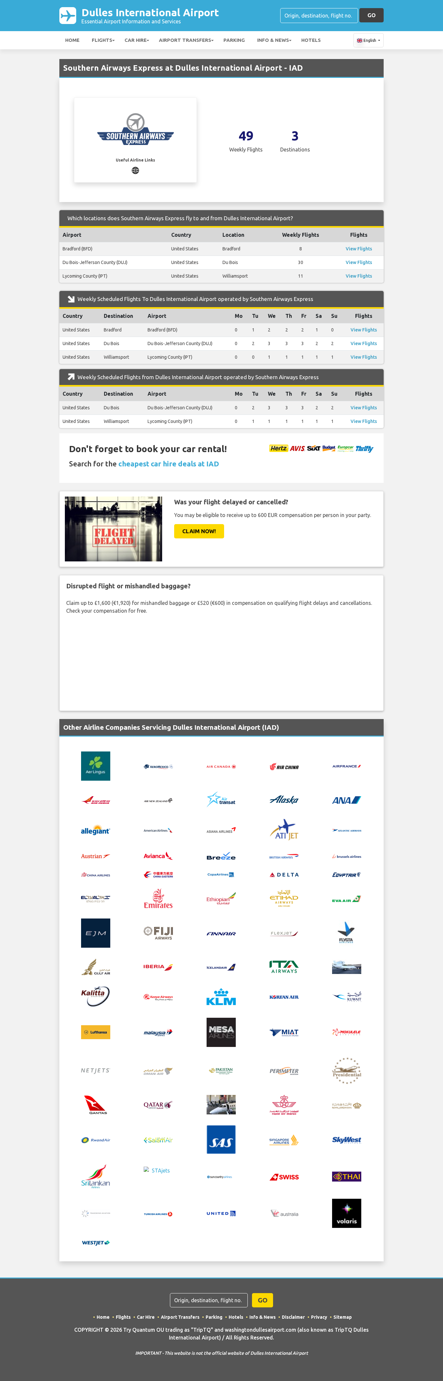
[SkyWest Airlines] (346, 1140)
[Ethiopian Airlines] (221, 898)
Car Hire (136, 40)
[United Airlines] (221, 1213)
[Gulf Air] (95, 966)
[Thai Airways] (346, 1176)
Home (72, 40)
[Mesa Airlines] (221, 1032)
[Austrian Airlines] (95, 856)
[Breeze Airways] (221, 855)
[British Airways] (284, 856)
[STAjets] (158, 1176)
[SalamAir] (158, 1140)
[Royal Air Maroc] (284, 1104)
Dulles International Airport (150, 15)
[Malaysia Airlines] (158, 1032)
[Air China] (284, 766)
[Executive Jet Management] (95, 932)
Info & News (273, 40)
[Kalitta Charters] (95, 996)
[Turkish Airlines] (158, 1213)
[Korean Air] (284, 997)
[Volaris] (346, 1213)
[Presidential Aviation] (346, 1070)
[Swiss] (284, 1176)
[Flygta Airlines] (346, 932)
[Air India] (95, 799)
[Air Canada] (221, 766)
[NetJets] (95, 1071)
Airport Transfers (185, 40)
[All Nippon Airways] (346, 799)
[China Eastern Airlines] (158, 874)
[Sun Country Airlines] (221, 1176)
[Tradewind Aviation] (95, 1213)
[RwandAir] (95, 1140)
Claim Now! (199, 531)
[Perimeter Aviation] (284, 1070)
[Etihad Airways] (284, 898)
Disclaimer (293, 1317)
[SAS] (221, 1139)
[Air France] (346, 766)
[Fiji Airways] (158, 932)
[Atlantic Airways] (346, 830)
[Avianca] (158, 855)
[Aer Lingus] (95, 766)
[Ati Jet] (284, 829)
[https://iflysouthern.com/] (135, 170)
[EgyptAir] (346, 874)
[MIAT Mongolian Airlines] (284, 1032)
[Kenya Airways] (158, 997)
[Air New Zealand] (158, 799)
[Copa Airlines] (221, 874)
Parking (234, 40)
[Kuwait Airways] (346, 996)
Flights (102, 40)
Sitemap (342, 1317)
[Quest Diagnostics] (221, 1104)
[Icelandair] (221, 966)
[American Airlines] (158, 830)
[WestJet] (95, 1242)
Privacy (319, 1317)
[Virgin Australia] (284, 1213)
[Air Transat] (221, 799)
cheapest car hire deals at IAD (168, 464)
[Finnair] (221, 933)
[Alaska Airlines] (284, 799)
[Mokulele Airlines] (346, 1032)
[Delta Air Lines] (284, 874)
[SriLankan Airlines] (95, 1176)
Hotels (311, 40)
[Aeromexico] (158, 766)
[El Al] (95, 898)
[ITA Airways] (284, 966)
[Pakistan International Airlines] (221, 1070)
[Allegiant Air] (95, 829)
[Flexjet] (284, 933)
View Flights (359, 248)
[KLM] (221, 996)
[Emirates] (158, 898)
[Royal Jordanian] (346, 1105)
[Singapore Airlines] (284, 1139)
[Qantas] (95, 1104)
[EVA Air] (346, 898)
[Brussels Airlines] (346, 856)
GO (371, 15)
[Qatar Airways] (158, 1104)
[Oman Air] (158, 1071)
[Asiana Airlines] (221, 829)
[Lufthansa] (95, 1032)
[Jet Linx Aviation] (346, 966)
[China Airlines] (95, 874)
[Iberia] (158, 967)
